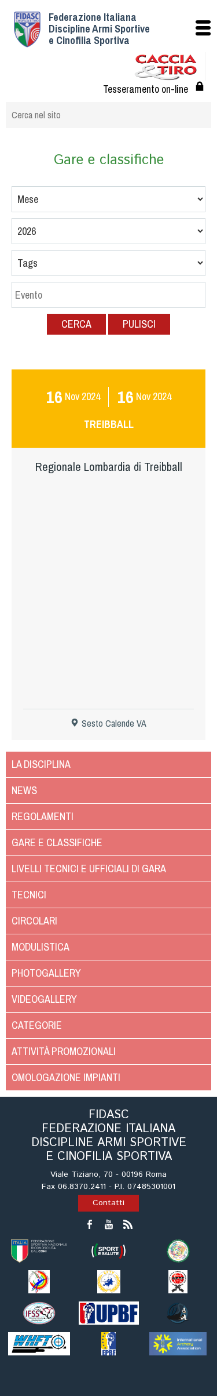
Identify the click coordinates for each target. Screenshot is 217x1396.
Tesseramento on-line (145, 89)
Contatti (108, 1203)
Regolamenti (42, 816)
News (24, 790)
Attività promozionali (64, 1051)
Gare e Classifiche (57, 842)
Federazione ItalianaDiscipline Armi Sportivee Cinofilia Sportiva (99, 29)
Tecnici (29, 894)
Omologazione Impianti (66, 1077)
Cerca (76, 324)
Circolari (34, 920)
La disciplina (41, 764)
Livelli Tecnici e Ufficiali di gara (89, 868)
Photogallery (46, 973)
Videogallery (44, 999)
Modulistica (40, 947)
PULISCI (139, 324)
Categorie (37, 1025)
